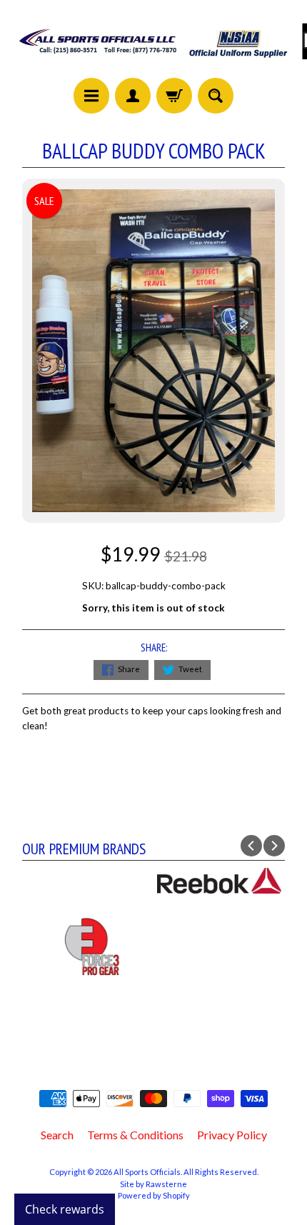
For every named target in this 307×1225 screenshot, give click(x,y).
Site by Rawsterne (153, 1184)
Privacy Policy (232, 1134)
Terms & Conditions (135, 1134)
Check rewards (64, 1209)
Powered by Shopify (154, 1195)
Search (57, 1134)
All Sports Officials (147, 1171)
